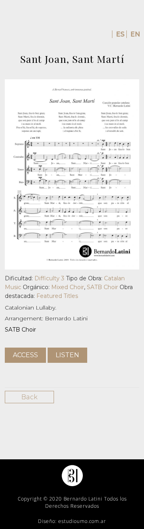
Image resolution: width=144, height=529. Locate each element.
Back (29, 397)
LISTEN (67, 355)
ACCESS (25, 355)
